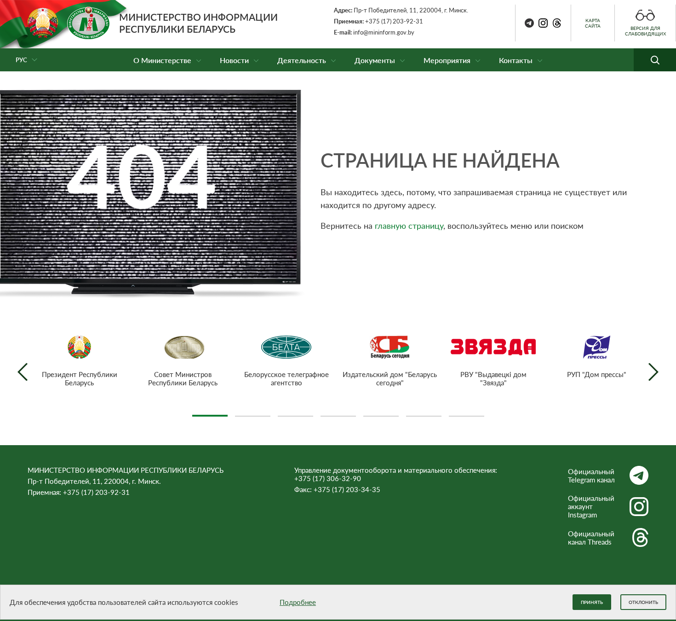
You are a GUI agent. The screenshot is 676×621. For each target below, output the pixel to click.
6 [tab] (423, 412)
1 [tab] (210, 412)
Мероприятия (447, 60)
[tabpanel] (79, 361)
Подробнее (298, 602)
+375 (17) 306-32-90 (327, 478)
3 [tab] (295, 412)
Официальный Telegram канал (591, 475)
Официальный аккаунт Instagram (591, 506)
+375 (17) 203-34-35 (347, 489)
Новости (234, 60)
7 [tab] (466, 412)
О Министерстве (162, 60)
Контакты (516, 60)
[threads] (556, 23)
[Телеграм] (529, 23)
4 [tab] (338, 412)
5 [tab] (381, 412)
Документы (375, 60)
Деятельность (301, 60)
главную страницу (409, 226)
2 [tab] (252, 412)
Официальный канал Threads (591, 537)
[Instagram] (543, 23)
